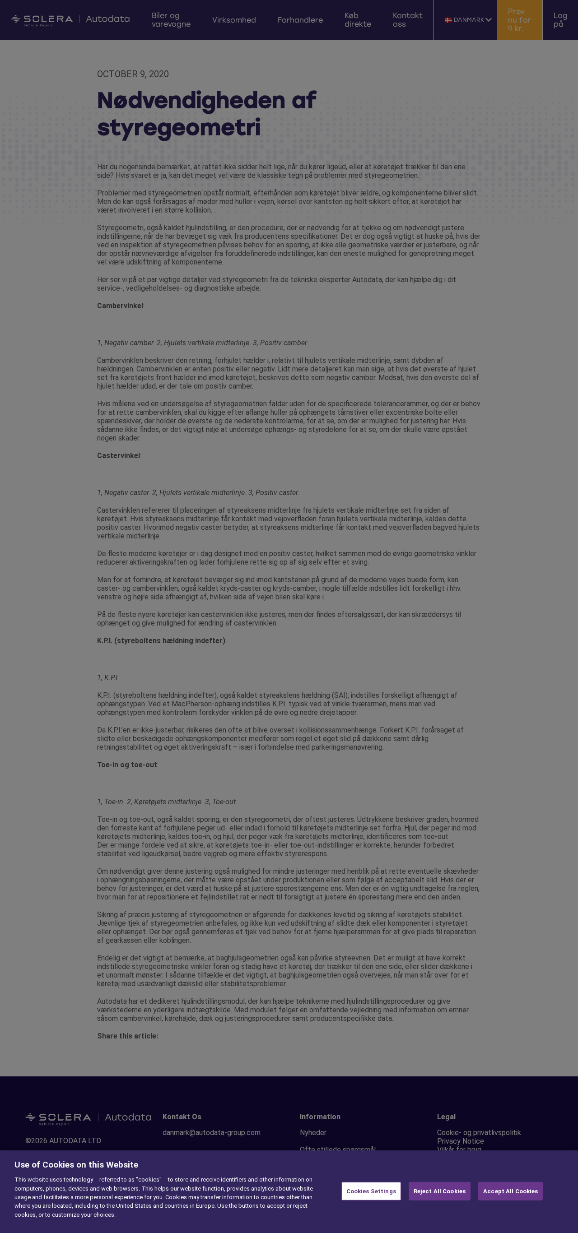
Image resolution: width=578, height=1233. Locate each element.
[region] (289, 1191)
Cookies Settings (371, 1190)
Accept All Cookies (510, 1190)
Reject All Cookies (440, 1190)
